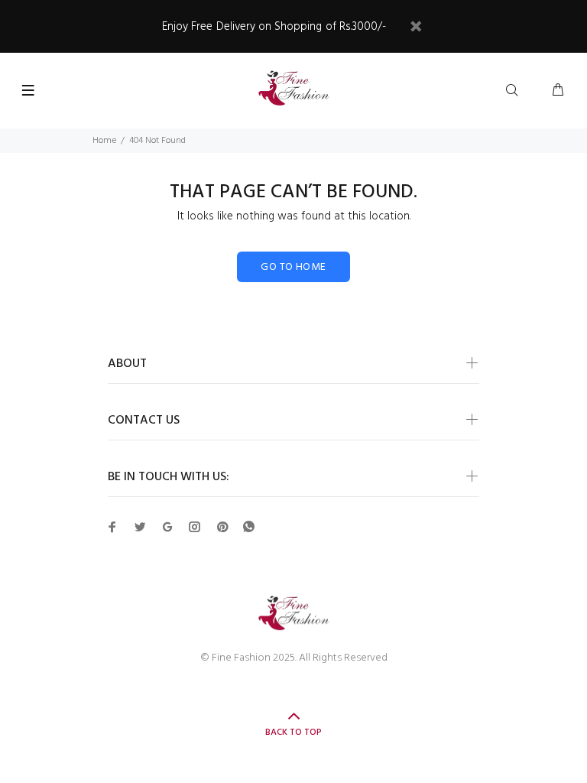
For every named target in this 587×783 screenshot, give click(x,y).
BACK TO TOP (293, 732)
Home (104, 140)
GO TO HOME (293, 267)
